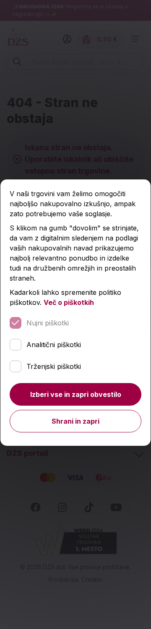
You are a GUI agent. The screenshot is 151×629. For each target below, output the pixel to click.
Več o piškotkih (69, 302)
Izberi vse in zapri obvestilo (75, 394)
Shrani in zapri (75, 421)
